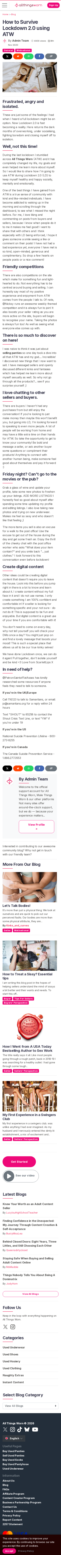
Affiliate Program (13, 1493)
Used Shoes (10, 1354)
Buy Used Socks (13, 1459)
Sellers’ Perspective (26, 1070)
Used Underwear (14, 1347)
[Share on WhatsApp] (29, 56)
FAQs (6, 1489)
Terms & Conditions (15, 1511)
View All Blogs (30, 1294)
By (4, 925)
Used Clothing (12, 1368)
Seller (7, 930)
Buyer (7, 998)
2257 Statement (13, 1524)
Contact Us (10, 1506)
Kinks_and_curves (17, 925)
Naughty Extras (13, 1375)
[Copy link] (51, 56)
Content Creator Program (19, 1498)
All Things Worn (22, 159)
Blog (5, 1484)
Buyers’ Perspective (15, 1002)
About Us (9, 1480)
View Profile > (36, 826)
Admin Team (20, 40)
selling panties (12, 353)
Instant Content (13, 1382)
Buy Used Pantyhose (16, 1464)
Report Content (12, 1519)
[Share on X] (7, 56)
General (8, 50)
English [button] (14, 1438)
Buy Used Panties (14, 1451)
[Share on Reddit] (18, 56)
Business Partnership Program (22, 1502)
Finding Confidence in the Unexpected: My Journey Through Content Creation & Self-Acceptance (30, 1225)
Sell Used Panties (13, 1455)
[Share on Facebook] (39, 56)
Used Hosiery (11, 1361)
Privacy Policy (12, 1515)
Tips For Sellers (23, 998)
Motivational (23, 50)
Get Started (19, 1161)
